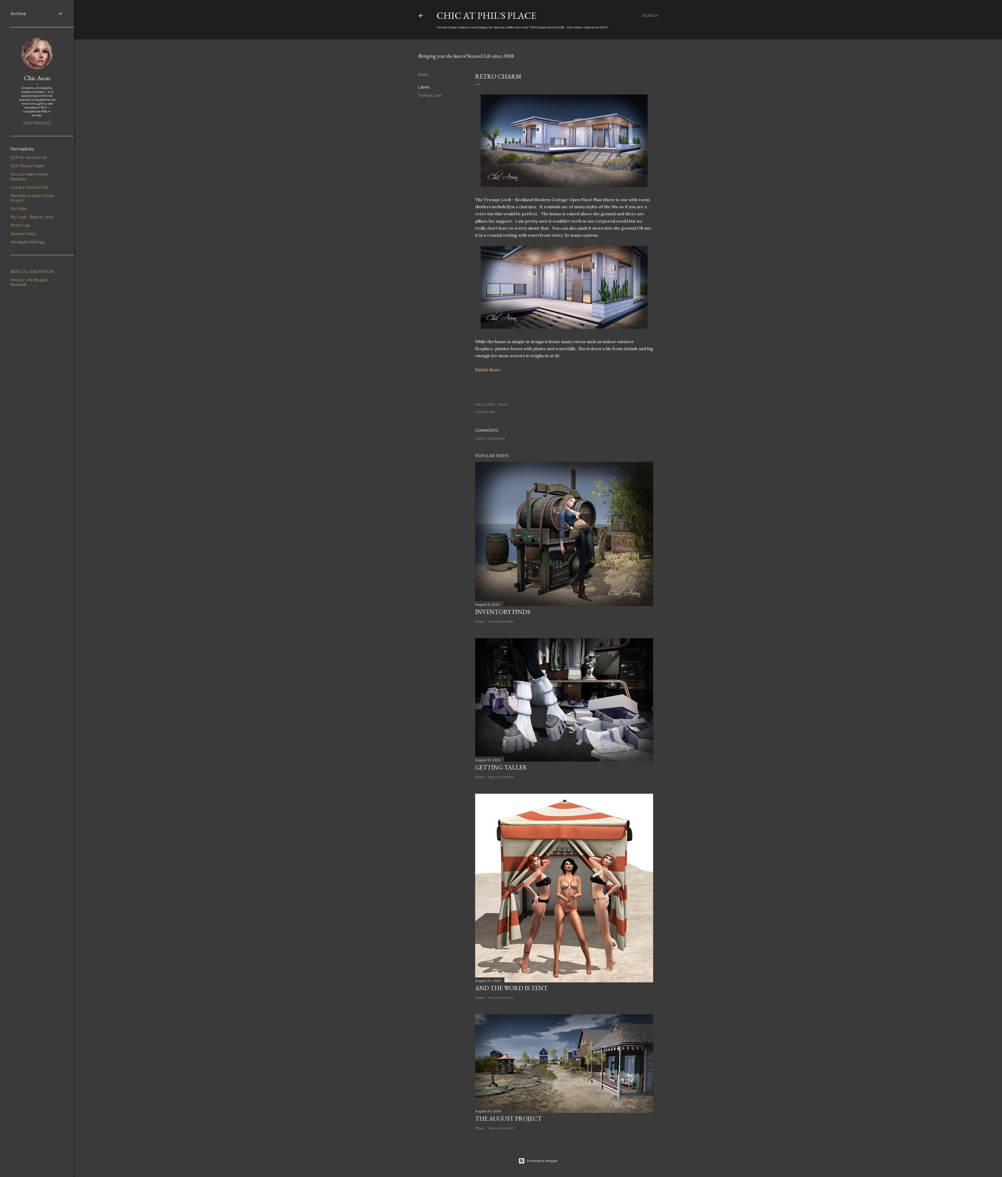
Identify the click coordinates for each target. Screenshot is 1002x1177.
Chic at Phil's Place (486, 15)
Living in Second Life (29, 187)
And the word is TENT (511, 988)
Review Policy (23, 233)
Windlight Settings (27, 242)
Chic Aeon (37, 78)
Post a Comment (490, 438)
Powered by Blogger (542, 1161)
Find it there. (488, 369)
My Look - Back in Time (31, 217)
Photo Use (20, 225)
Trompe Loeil (430, 95)
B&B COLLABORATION (32, 271)
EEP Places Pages (27, 166)
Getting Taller (501, 767)
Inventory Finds (502, 612)
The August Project (508, 1118)
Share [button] (423, 74)
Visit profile (37, 123)
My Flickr (18, 208)
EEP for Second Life (28, 157)
